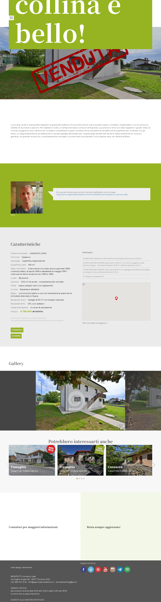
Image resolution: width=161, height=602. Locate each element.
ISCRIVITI (15, 600)
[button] (116, 298)
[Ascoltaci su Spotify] (128, 569)
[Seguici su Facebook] (84, 569)
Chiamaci (17, 330)
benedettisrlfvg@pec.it (66, 582)
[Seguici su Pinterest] (98, 569)
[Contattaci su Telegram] (120, 569)
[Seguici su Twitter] (91, 569)
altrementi (27, 567)
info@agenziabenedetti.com (41, 582)
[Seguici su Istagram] (113, 569)
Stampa (16, 336)
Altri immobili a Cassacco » (95, 323)
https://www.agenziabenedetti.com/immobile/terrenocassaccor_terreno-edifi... (92, 194)
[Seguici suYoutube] (106, 569)
